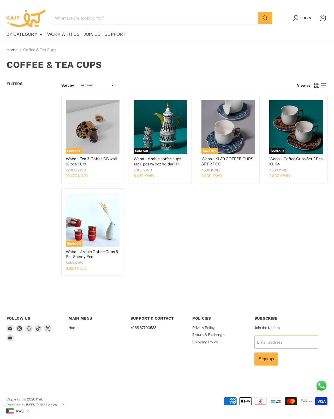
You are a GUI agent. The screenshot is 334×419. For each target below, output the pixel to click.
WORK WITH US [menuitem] (63, 34)
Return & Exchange (208, 334)
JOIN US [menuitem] (92, 34)
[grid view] (316, 85)
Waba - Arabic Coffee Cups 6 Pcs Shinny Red (92, 254)
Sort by (67, 85)
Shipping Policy (205, 342)
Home (12, 49)
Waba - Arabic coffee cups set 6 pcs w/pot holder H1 (157, 161)
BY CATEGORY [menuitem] (22, 34)
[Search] (265, 18)
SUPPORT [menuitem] (115, 34)
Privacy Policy (203, 327)
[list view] (324, 85)
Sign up (266, 358)
